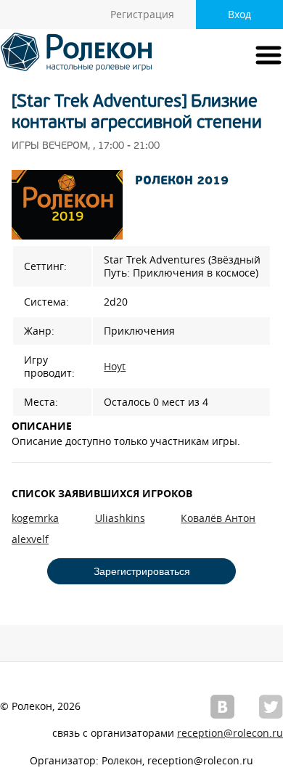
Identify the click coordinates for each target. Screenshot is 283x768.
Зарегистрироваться (142, 571)
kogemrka (35, 518)
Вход (239, 14)
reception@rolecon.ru (230, 733)
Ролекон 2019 (182, 181)
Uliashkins (120, 518)
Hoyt (115, 366)
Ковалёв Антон (218, 518)
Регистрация (142, 14)
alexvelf (30, 539)
